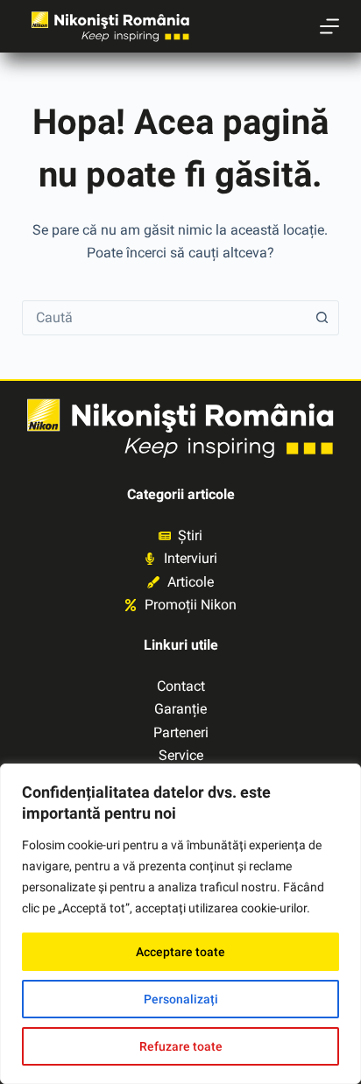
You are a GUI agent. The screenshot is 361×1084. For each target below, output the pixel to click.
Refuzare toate (181, 1046)
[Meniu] (329, 26)
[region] (180, 924)
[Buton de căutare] (321, 317)
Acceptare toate (180, 952)
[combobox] (164, 317)
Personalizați (181, 999)
